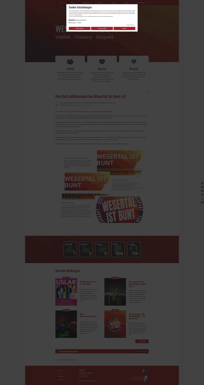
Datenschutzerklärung (80, 20)
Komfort (79, 22)
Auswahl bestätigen (102, 28)
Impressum (71, 20)
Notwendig (73, 22)
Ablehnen (124, 28)
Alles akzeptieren (80, 28)
